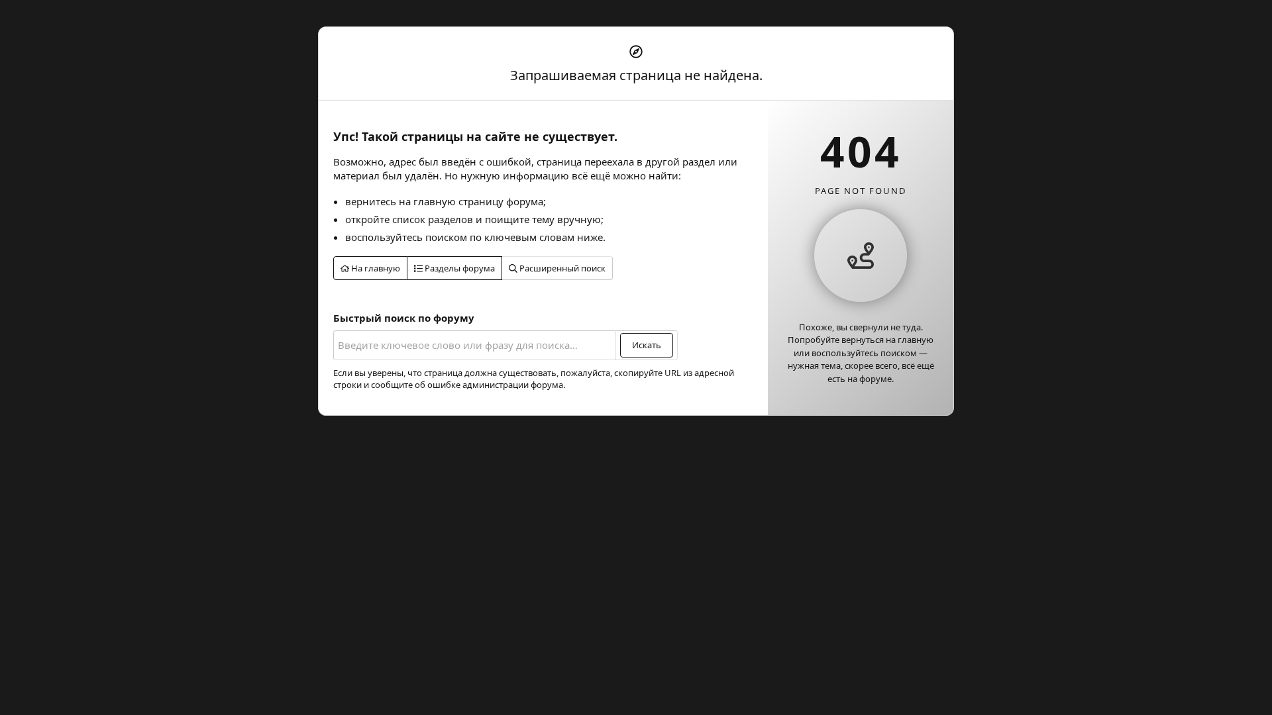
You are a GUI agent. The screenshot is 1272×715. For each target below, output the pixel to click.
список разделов (432, 219)
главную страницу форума (478, 201)
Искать (646, 345)
